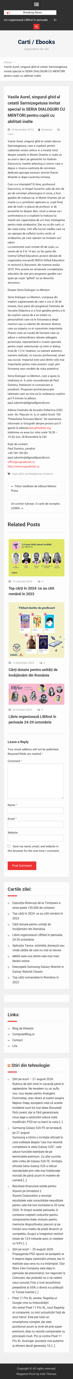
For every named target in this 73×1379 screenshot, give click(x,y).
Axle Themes (48, 1374)
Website (13, 832)
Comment (15, 761)
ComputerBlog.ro (23, 1034)
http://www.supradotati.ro (23, 466)
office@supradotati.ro (21, 462)
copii (14, 473)
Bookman (47, 129)
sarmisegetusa (33, 473)
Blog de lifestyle (22, 1028)
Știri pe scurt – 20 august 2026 (32, 1249)
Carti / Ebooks (36, 42)
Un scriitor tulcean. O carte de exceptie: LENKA (35, 506)
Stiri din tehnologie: (31, 1065)
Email (12, 819)
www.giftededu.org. (39, 428)
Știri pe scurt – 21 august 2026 (32, 1079)
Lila (14, 1046)
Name (12, 805)
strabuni (48, 473)
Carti (10, 134)
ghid (21, 473)
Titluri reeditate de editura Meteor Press (33, 488)
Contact (17, 1040)
